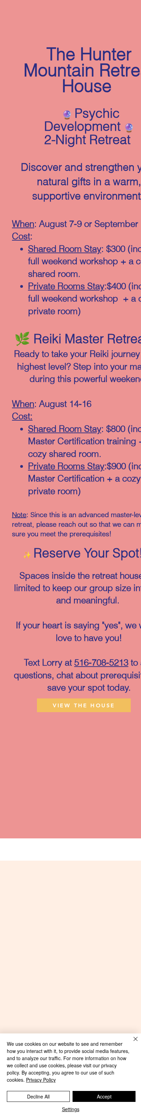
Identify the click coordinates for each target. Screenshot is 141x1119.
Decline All (38, 1096)
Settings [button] (70, 1109)
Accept (104, 1096)
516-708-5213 (101, 662)
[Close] (131, 1043)
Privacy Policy (41, 1079)
